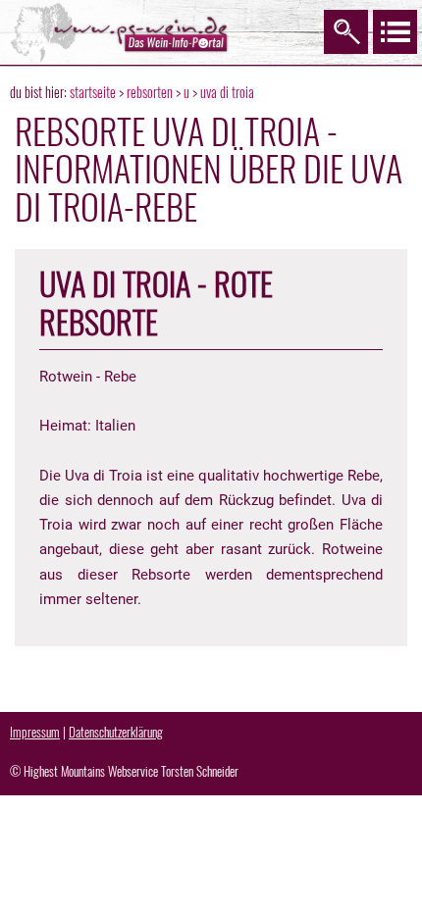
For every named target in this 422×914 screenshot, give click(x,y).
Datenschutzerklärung (116, 731)
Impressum (35, 731)
